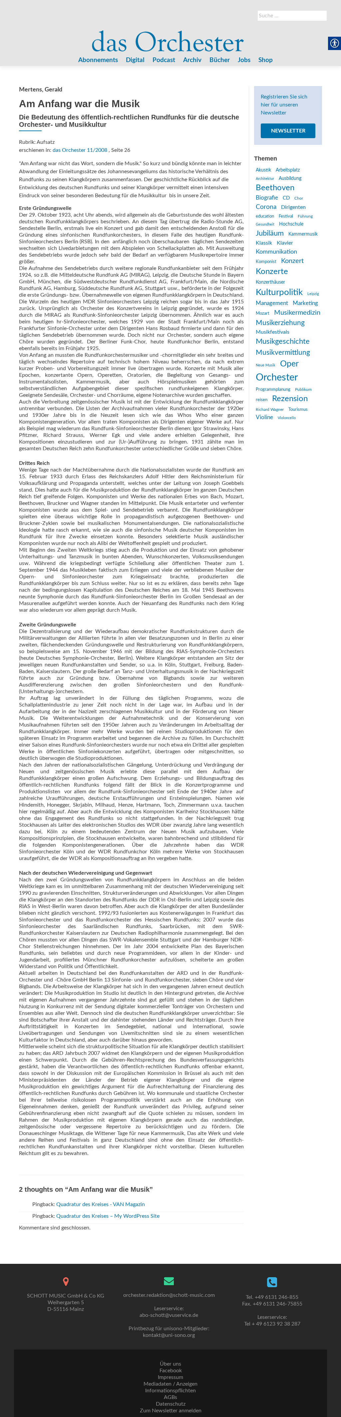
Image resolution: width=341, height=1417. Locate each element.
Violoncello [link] (287, 418)
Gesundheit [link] (265, 224)
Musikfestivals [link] (272, 332)
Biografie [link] (267, 198)
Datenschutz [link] (170, 1404)
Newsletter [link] (288, 130)
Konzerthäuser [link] (270, 282)
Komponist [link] (266, 262)
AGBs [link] (170, 1397)
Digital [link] (135, 60)
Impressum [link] (170, 1377)
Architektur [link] (265, 179)
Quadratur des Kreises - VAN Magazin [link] (100, 1204)
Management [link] (272, 303)
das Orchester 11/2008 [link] (80, 150)
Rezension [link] (290, 399)
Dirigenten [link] (293, 207)
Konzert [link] (292, 261)
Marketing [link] (305, 303)
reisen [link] (261, 399)
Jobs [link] (244, 60)
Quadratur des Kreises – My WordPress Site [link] (108, 1216)
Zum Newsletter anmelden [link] (170, 1410)
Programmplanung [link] (273, 389)
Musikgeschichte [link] (283, 341)
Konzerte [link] (272, 272)
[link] (168, 38)
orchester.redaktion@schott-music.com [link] (169, 1295)
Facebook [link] (171, 1370)
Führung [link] (305, 216)
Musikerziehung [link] (280, 322)
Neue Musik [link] (265, 365)
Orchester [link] (277, 377)
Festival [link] (286, 216)
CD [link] (286, 198)
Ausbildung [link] (290, 178)
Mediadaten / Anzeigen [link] (170, 1384)
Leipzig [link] (313, 294)
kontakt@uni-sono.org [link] (169, 1335)
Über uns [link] (170, 1364)
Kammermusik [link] (303, 234)
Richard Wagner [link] (270, 409)
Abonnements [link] (98, 60)
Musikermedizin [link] (297, 312)
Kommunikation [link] (276, 252)
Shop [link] (265, 60)
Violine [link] (264, 417)
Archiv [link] (192, 60)
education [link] (265, 216)
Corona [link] (266, 207)
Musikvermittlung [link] (283, 352)
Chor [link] (298, 198)
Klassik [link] (264, 243)
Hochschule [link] (291, 224)
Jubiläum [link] (270, 233)
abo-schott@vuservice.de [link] (169, 1315)
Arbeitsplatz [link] (288, 170)
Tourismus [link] (298, 409)
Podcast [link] (164, 60)
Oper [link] (289, 364)
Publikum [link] (303, 389)
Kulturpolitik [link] (279, 292)
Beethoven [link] (275, 188)
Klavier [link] (285, 243)
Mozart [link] (262, 313)
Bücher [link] (219, 60)
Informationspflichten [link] (170, 1390)
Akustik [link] (263, 170)
